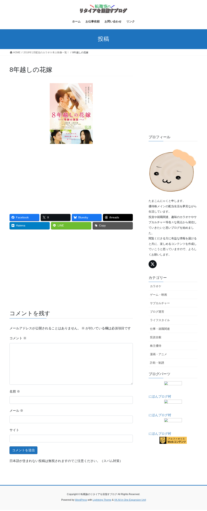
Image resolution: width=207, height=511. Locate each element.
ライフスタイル (160, 320)
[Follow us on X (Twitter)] (153, 264)
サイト (14, 430)
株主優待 (155, 345)
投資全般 (155, 337)
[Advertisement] (71, 176)
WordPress (81, 499)
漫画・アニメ (158, 354)
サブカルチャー (160, 303)
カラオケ (155, 286)
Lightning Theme (102, 499)
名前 (15, 391)
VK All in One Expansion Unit (130, 499)
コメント (18, 338)
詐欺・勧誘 (157, 362)
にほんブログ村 (160, 396)
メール (16, 410)
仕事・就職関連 (160, 328)
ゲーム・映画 (158, 294)
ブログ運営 (157, 311)
